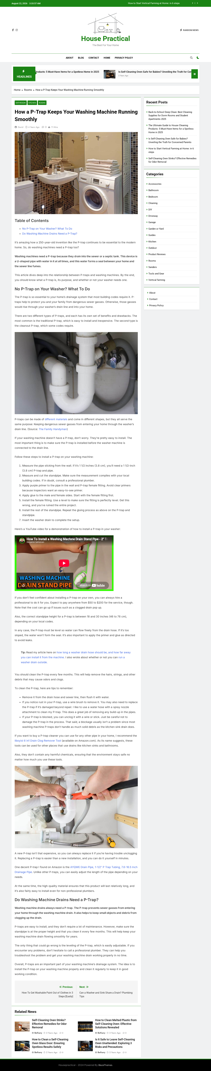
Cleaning (152, 203)
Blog (81, 57)
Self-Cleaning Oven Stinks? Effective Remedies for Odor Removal (49, 1024)
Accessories (154, 184)
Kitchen (32, 102)
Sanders (152, 267)
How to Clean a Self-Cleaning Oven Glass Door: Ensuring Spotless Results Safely (50, 1043)
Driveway (153, 216)
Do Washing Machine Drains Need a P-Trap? (49, 233)
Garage (152, 222)
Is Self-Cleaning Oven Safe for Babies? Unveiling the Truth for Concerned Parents (128, 71)
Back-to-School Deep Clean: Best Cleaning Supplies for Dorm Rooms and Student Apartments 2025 (129, 3)
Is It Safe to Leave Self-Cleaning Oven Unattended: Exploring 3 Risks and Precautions (115, 1043)
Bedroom (153, 196)
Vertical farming (156, 280)
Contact (94, 57)
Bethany (38, 1032)
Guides (152, 235)
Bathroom (21, 102)
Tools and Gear (156, 273)
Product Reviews (157, 254)
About (69, 57)
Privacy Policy (124, 57)
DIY (150, 209)
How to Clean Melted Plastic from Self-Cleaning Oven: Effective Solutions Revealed (116, 1024)
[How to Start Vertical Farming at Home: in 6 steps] (183, 76)
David (20, 127)
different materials (56, 419)
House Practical (105, 38)
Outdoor (152, 248)
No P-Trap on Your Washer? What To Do (47, 228)
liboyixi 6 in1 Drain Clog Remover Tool (38, 740)
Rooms (42, 102)
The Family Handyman (53, 429)
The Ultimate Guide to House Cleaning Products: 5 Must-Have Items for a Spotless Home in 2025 (171, 129)
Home (107, 57)
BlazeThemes (105, 1065)
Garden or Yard (156, 228)
